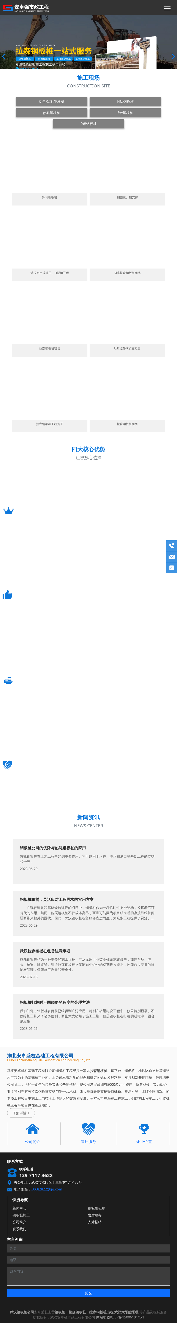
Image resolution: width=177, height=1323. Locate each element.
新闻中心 (19, 1208)
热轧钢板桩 (51, 112)
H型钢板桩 (125, 101)
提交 (88, 1293)
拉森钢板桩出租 (101, 1312)
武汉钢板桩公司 (22, 1312)
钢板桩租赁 (96, 1208)
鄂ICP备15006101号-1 (127, 1317)
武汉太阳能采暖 (126, 1312)
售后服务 (95, 1215)
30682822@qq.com (46, 1189)
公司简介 (19, 1222)
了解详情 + (21, 1113)
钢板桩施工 (21, 1215)
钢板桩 (60, 1312)
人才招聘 (95, 1222)
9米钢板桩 (88, 123)
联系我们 (19, 1229)
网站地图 (103, 1317)
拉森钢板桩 (77, 1312)
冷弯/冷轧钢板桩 (51, 101)
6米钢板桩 (125, 112)
